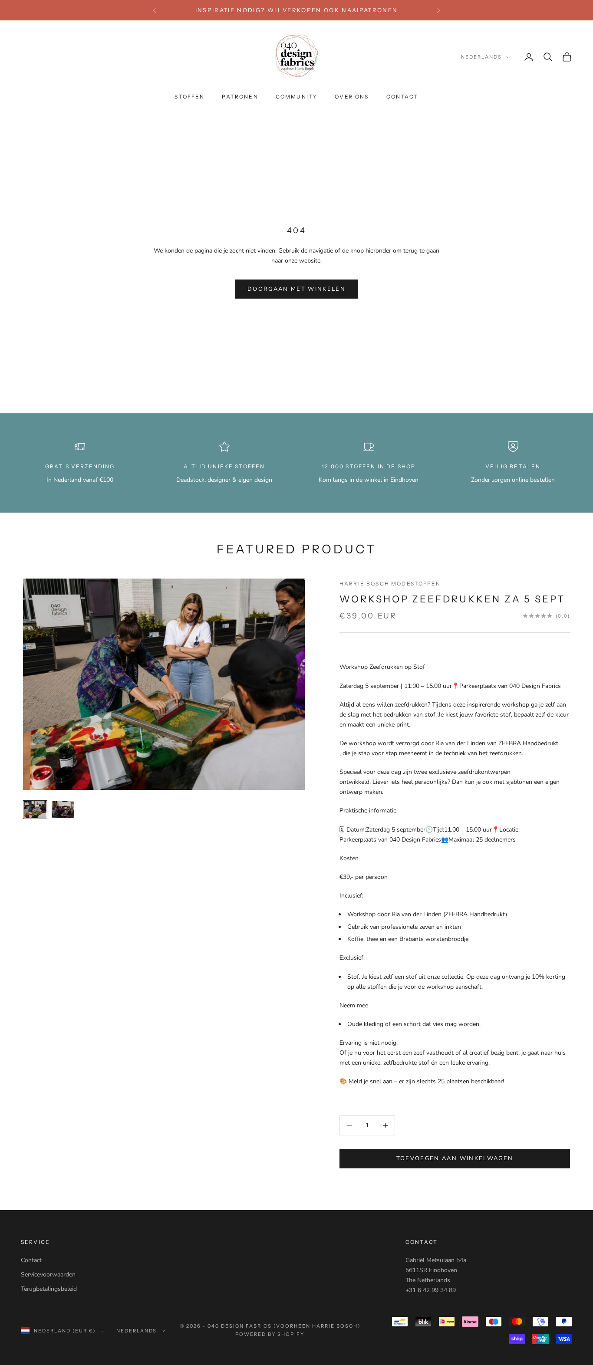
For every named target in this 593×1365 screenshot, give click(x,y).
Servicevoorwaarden (48, 1274)
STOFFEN (189, 97)
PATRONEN (240, 97)
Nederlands (481, 57)
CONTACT (402, 97)
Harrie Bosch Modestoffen (390, 583)
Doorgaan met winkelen (296, 289)
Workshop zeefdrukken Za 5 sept (452, 599)
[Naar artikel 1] (35, 809)
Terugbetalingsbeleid (49, 1289)
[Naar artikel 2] (63, 809)
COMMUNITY (296, 97)
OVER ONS (352, 97)
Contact (31, 1260)
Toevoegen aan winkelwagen (455, 1158)
